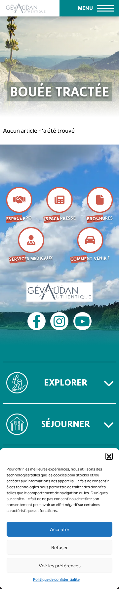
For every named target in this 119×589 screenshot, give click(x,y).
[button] (109, 456)
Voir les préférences (60, 566)
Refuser (59, 547)
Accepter (59, 529)
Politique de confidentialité (56, 579)
